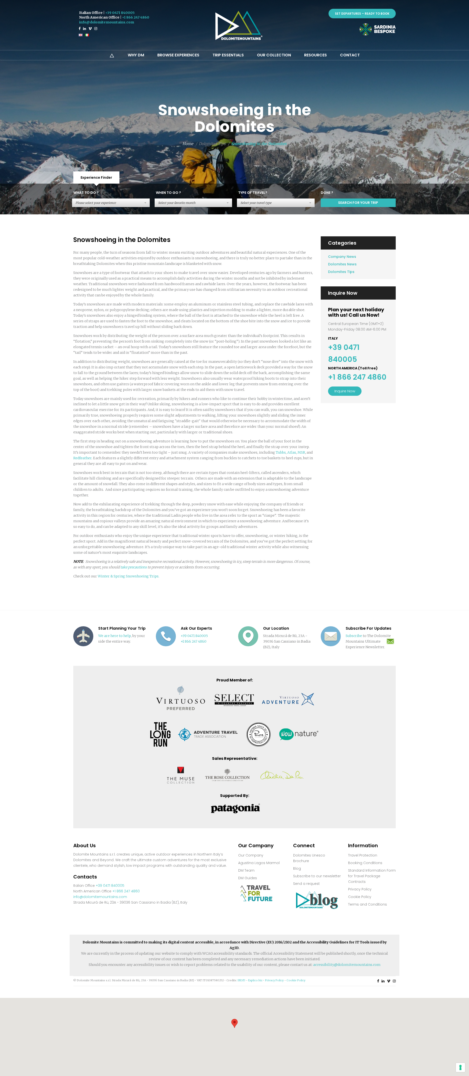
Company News (342, 256)
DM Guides (247, 878)
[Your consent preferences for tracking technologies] (460, 1067)
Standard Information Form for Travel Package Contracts (372, 876)
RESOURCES (315, 55)
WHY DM (136, 55)
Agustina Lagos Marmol (259, 862)
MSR (301, 452)
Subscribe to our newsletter (317, 876)
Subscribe (354, 636)
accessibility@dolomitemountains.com (347, 964)
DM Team (246, 870)
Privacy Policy (360, 889)
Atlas (291, 452)
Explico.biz (255, 980)
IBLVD (241, 980)
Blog (297, 868)
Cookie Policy (359, 896)
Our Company (250, 855)
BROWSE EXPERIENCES (178, 55)
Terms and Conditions (367, 904)
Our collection (274, 55)
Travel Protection (362, 855)
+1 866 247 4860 (135, 17)
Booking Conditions (365, 862)
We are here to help (114, 636)
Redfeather (82, 458)
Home (187, 143)
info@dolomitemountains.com (106, 22)
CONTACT (350, 55)
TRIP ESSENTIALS (228, 55)
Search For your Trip (358, 202)
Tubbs (281, 452)
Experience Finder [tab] (96, 177)
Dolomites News (342, 264)
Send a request (306, 883)
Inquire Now (344, 391)
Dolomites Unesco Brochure (309, 858)
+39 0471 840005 (120, 12)
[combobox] (111, 202)
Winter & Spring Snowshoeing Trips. (128, 576)
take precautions (133, 567)
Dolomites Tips (341, 271)
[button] (234, 1023)
